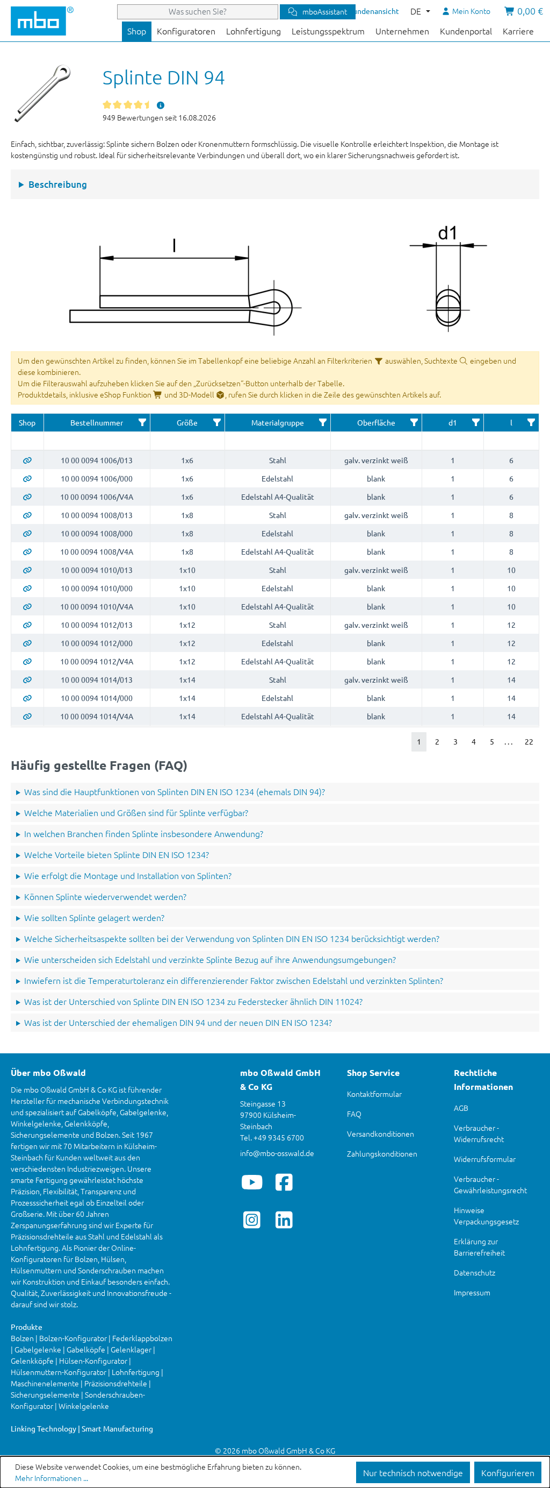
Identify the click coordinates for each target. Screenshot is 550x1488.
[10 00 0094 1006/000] (27, 478)
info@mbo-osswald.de (277, 1152)
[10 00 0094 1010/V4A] (27, 606)
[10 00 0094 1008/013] (27, 515)
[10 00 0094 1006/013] (27, 460)
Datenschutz (474, 1272)
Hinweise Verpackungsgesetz (486, 1215)
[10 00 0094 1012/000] (27, 643)
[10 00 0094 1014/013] (27, 679)
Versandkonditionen (380, 1133)
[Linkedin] (284, 1219)
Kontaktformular (374, 1093)
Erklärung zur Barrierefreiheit (479, 1247)
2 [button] (437, 741)
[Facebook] (284, 1182)
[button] (142, 422)
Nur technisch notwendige (413, 1472)
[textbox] (27, 441)
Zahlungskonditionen (382, 1153)
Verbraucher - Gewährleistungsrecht (490, 1184)
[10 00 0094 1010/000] (27, 588)
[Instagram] (252, 1219)
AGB (461, 1107)
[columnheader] (27, 423)
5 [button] (492, 741)
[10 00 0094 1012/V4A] (27, 661)
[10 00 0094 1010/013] (27, 570)
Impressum (472, 1292)
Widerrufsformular (485, 1158)
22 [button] (529, 741)
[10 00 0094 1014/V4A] (27, 716)
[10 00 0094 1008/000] (27, 533)
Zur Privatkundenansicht (357, 11)
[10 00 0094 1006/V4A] (27, 496)
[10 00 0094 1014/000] (27, 698)
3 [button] (455, 741)
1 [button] (419, 741)
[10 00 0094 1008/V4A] (27, 551)
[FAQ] (160, 105)
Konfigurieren (507, 1472)
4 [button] (474, 741)
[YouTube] (252, 1182)
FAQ (354, 1113)
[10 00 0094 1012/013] (27, 624)
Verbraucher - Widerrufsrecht (479, 1133)
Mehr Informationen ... (51, 1477)
